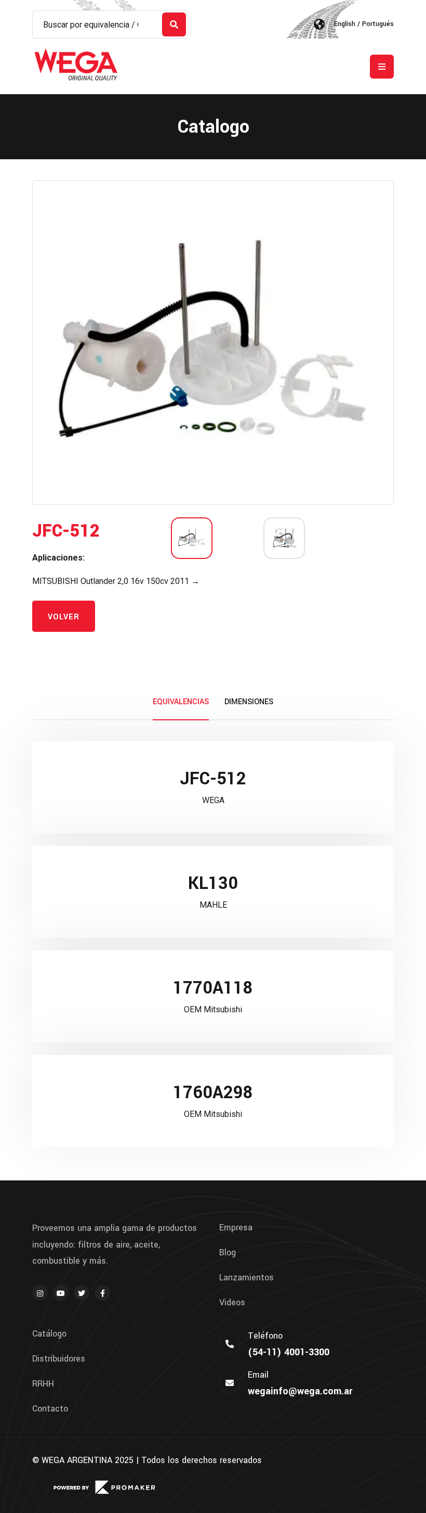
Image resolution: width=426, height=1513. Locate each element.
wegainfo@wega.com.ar (300, 1391)
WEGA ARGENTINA (77, 1460)
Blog (227, 1252)
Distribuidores (58, 1359)
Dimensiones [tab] (248, 701)
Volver (63, 617)
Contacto (50, 1409)
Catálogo (49, 1334)
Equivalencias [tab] (181, 701)
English (344, 24)
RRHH (43, 1384)
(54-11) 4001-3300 (288, 1352)
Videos (232, 1302)
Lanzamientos (246, 1277)
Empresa (235, 1227)
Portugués (378, 24)
